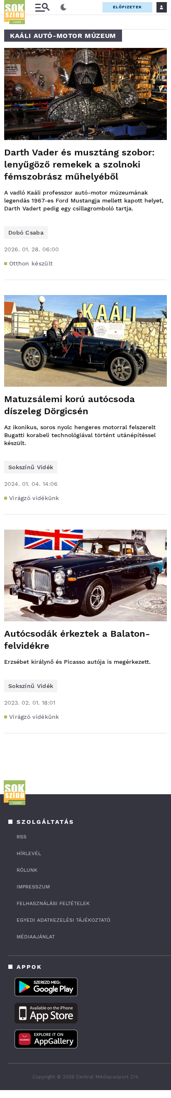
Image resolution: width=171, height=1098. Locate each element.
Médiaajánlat (36, 937)
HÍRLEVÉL (29, 853)
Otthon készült (31, 263)
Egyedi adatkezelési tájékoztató (63, 920)
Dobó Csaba (26, 232)
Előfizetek (127, 7)
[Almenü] (42, 7)
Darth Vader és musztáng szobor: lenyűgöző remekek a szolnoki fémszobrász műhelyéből (79, 164)
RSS (22, 837)
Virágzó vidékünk (34, 498)
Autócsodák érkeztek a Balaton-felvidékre (77, 639)
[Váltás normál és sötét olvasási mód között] (63, 8)
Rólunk (27, 870)
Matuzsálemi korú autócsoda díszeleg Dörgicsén (69, 405)
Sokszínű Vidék (30, 467)
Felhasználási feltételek (53, 903)
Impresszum (33, 887)
